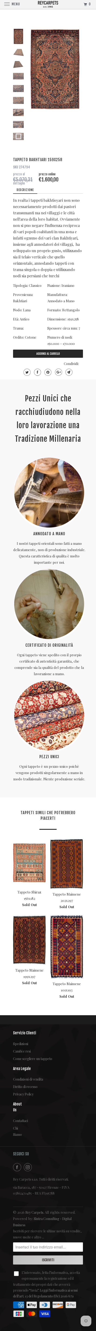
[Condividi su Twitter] (26, 372)
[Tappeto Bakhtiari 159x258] (55, 69)
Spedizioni (20, 1044)
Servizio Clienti (24, 1033)
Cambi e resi (22, 1051)
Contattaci (16, 1121)
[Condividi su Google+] (58, 372)
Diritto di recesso (25, 1086)
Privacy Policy (23, 1094)
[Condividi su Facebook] (37, 372)
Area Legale (22, 1068)
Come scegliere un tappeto (32, 1058)
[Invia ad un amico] (68, 372)
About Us (16, 1107)
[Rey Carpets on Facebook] (18, 1167)
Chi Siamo (16, 1131)
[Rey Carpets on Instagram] (29, 1167)
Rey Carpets (34, 1212)
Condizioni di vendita (28, 1079)
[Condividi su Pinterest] (47, 372)
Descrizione (25, 190)
